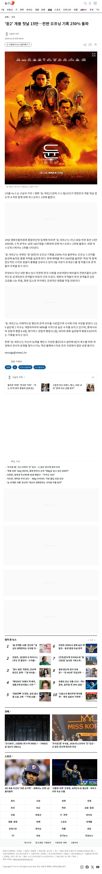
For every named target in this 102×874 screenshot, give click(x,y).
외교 (38, 808)
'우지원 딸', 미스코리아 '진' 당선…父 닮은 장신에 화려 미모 (33, 467)
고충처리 (74, 843)
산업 (13, 815)
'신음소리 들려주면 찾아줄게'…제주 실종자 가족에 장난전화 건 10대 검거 (71, 696)
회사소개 (27, 843)
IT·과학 (63, 815)
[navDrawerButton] (95, 3)
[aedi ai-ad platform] (7, 53)
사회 (38, 801)
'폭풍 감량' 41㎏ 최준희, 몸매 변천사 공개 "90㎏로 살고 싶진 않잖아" (38, 471)
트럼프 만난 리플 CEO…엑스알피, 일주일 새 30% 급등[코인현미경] (72, 684)
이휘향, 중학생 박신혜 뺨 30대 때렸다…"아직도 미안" (31, 474)
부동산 (38, 815)
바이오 (89, 815)
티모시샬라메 (25, 367)
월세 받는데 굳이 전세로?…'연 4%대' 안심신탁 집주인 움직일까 (71, 672)
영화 (8, 367)
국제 (89, 801)
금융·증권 (89, 808)
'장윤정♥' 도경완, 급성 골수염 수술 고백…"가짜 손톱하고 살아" (25, 696)
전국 (13, 808)
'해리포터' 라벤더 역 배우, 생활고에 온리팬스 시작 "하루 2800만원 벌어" (24, 684)
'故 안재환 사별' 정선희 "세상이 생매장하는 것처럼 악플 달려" (34, 482)
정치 (13, 801)
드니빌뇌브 (39, 367)
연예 (6, 17)
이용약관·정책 (61, 843)
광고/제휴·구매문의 (43, 843)
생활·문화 (12, 821)
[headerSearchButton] (85, 3)
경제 (64, 801)
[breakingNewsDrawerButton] (90, 3)
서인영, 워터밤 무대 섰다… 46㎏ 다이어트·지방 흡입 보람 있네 (35, 478)
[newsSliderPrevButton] (88, 640)
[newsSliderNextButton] (95, 640)
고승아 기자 (14, 34)
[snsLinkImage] (81, 866)
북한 (64, 808)
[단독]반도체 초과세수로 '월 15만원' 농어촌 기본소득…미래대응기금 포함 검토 (71, 660)
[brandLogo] (10, 3)
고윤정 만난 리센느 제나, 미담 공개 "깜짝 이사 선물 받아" (67, 387)
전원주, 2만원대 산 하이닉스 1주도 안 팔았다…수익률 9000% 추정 (25, 660)
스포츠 (8, 756)
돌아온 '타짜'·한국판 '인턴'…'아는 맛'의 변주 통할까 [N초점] (22, 387)
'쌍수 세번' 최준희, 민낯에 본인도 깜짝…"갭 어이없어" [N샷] (25, 672)
